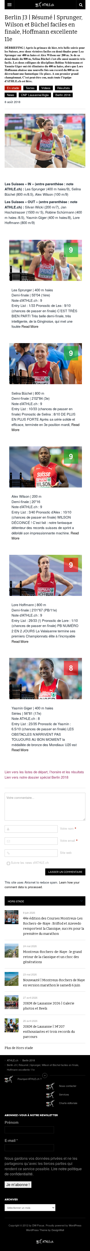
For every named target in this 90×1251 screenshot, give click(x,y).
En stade (13, 88)
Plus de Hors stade (19, 1048)
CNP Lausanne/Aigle (35, 95)
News (10, 95)
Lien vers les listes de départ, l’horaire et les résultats (44, 771)
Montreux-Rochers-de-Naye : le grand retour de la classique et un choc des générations (52, 957)
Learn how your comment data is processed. (42, 884)
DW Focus (45, 4)
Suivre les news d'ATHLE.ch (29, 862)
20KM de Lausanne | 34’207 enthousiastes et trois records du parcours (49, 1032)
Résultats (63, 88)
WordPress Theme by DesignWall (45, 1230)
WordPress (75, 1225)
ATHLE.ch (45, 1241)
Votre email (67, 840)
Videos (46, 88)
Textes (30, 88)
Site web (66, 852)
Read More (29, 326)
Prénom (11, 1122)
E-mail (11, 1140)
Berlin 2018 (62, 95)
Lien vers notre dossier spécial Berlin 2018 (36, 777)
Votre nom (67, 828)
